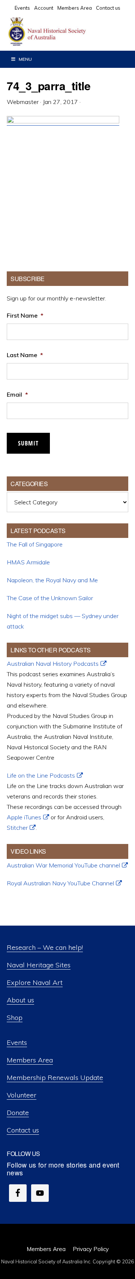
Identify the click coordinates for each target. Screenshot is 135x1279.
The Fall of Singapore (35, 544)
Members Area (30, 1060)
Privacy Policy (91, 1249)
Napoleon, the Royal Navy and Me (52, 580)
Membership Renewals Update (55, 1077)
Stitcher (17, 827)
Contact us (23, 1130)
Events (17, 1042)
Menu (25, 59)
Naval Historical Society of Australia (64, 32)
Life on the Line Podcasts (41, 775)
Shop (14, 1017)
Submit (28, 443)
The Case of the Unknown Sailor (50, 598)
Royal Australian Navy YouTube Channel (60, 883)
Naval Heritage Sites (38, 965)
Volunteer (21, 1095)
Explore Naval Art (35, 982)
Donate (18, 1112)
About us (20, 1000)
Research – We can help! (45, 947)
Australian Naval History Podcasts (53, 663)
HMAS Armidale (28, 562)
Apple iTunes (24, 817)
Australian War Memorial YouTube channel (63, 865)
